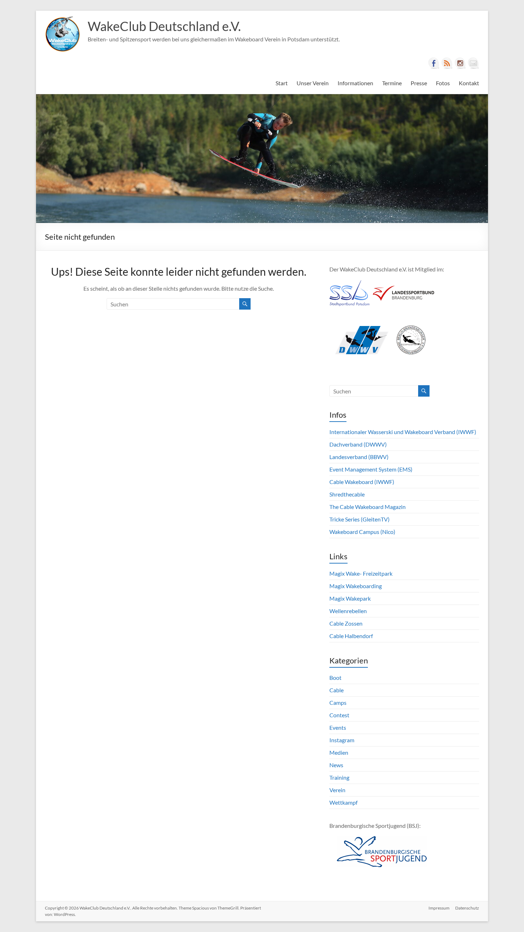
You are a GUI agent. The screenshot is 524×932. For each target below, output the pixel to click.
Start (282, 83)
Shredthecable (347, 494)
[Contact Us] (473, 63)
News (336, 765)
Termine (392, 83)
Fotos (443, 83)
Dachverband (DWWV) (358, 444)
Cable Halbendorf (351, 635)
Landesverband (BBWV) (359, 456)
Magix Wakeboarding (355, 585)
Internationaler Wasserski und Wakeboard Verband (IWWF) (402, 431)
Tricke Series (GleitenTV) (359, 519)
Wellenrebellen (348, 610)
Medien (338, 752)
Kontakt (469, 83)
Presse (419, 83)
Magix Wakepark (350, 598)
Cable (336, 690)
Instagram (341, 740)
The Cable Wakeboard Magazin (367, 506)
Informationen (355, 83)
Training (339, 777)
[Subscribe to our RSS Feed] (447, 63)
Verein (337, 789)
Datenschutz (467, 908)
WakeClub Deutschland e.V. (164, 26)
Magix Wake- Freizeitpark (360, 573)
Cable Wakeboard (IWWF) (361, 481)
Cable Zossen (346, 623)
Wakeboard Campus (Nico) (362, 531)
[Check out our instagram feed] (460, 63)
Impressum (438, 908)
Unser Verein (313, 83)
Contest (339, 715)
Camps (337, 702)
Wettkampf (343, 802)
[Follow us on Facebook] (434, 63)
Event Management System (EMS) (370, 469)
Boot (335, 677)
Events (337, 727)
